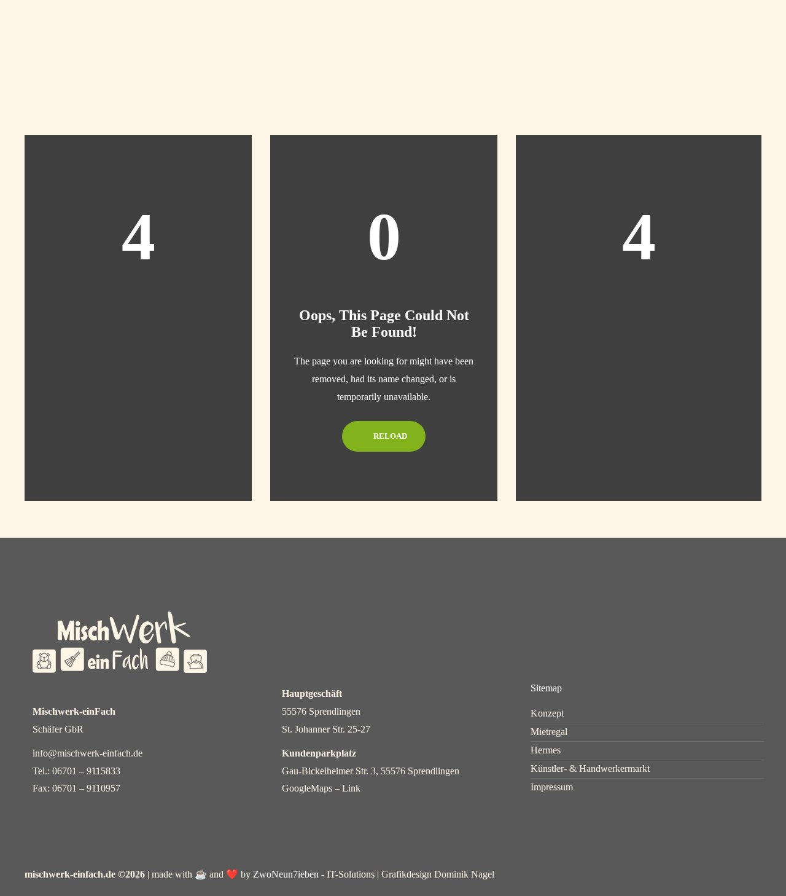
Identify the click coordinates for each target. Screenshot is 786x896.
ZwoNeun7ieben (286, 874)
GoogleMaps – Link (321, 788)
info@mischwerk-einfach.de (87, 753)
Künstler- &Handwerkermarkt (635, 40)
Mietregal (457, 31)
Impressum (552, 787)
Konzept (381, 31)
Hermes (532, 31)
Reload (389, 436)
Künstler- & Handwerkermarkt (590, 768)
